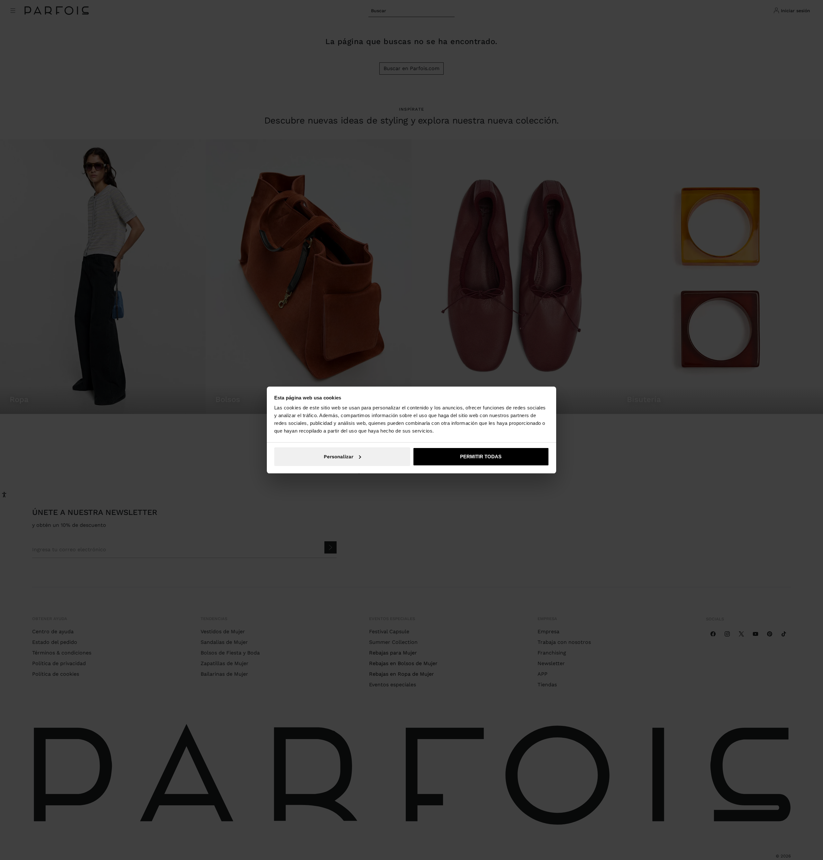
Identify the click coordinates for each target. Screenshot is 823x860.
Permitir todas (481, 456)
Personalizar (338, 457)
